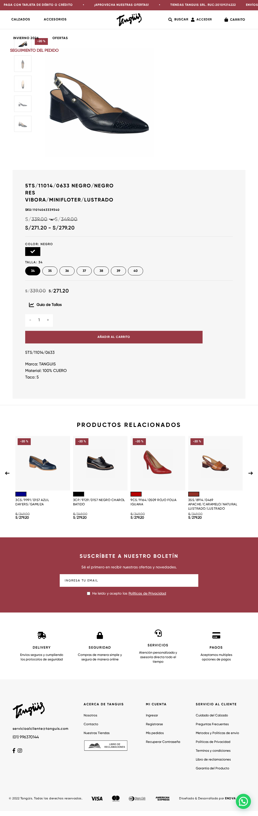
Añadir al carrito (114, 337)
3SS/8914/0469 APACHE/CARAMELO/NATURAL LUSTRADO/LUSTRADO (212, 504)
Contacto (91, 724)
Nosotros (90, 715)
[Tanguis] (129, 19)
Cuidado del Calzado (212, 715)
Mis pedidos (155, 733)
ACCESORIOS (55, 19)
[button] (243, 801)
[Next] (250, 473)
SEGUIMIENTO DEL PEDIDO (34, 51)
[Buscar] (178, 19)
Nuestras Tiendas (97, 733)
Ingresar (152, 715)
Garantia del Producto (212, 768)
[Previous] (7, 473)
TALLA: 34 (34, 262)
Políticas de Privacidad (147, 593)
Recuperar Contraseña (163, 742)
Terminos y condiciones (213, 750)
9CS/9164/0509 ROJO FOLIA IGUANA (153, 502)
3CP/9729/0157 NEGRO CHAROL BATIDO (99, 502)
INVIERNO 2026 (26, 38)
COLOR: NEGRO (39, 244)
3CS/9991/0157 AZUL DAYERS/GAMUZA (32, 502)
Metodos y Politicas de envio (217, 733)
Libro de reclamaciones (213, 759)
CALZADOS (20, 19)
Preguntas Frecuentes (212, 724)
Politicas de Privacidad (213, 742)
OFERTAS (60, 38)
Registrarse (154, 724)
